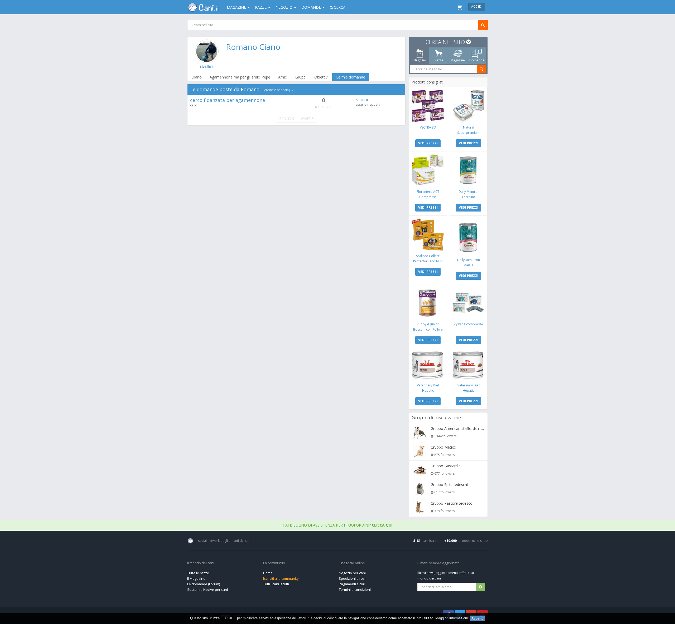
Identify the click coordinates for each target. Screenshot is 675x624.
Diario (196, 77)
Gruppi (300, 77)
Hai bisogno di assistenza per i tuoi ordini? (337, 525)
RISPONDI (361, 100)
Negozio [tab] (419, 60)
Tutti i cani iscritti (276, 584)
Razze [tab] (439, 60)
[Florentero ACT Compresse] (428, 170)
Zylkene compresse (468, 324)
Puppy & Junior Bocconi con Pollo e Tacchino (428, 329)
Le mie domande (350, 77)
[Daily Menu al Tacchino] (468, 170)
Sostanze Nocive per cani (207, 589)
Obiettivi (321, 77)
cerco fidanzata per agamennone (227, 100)
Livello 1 (207, 67)
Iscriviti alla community (281, 578)
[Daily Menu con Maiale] (468, 236)
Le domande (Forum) (203, 584)
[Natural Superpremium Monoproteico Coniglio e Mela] (468, 106)
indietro (288, 118)
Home (268, 573)
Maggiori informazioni (451, 618)
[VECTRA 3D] (428, 106)
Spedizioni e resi (352, 578)
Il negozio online (352, 563)
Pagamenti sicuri (352, 584)
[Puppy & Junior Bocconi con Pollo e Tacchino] (428, 303)
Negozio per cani (352, 573)
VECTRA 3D (428, 127)
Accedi (476, 6)
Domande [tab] (476, 60)
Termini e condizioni (355, 589)
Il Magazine (196, 578)
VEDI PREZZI (428, 143)
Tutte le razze (198, 573)
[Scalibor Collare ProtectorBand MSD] (428, 234)
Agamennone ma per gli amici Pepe (240, 77)
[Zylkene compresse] (468, 303)
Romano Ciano (253, 46)
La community (274, 563)
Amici (282, 77)
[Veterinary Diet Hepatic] (428, 365)
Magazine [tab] (458, 60)
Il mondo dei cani (200, 563)
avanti (306, 118)
